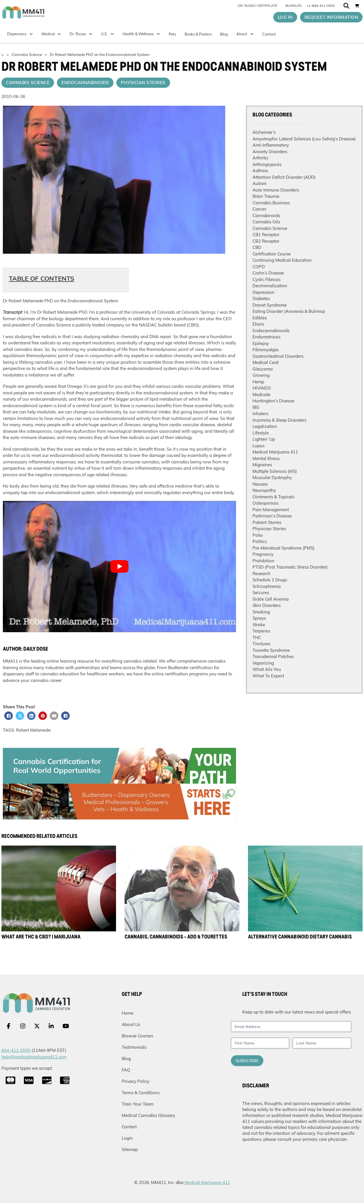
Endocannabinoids (85, 82)
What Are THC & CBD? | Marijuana (40, 937)
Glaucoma (263, 369)
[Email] (54, 715)
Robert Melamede (33, 730)
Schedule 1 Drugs (270, 579)
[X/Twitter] (37, 1026)
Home (127, 1013)
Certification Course (272, 254)
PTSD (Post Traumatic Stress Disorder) (290, 567)
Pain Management (271, 509)
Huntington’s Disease (273, 400)
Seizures (261, 592)
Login (127, 1138)
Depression (263, 292)
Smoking (261, 612)
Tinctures (261, 643)
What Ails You (267, 669)
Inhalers (260, 413)
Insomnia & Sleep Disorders (279, 420)
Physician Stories (143, 82)
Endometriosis (266, 337)
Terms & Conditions (141, 1092)
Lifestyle (261, 433)
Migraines (262, 464)
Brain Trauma (266, 196)
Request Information (331, 17)
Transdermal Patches (273, 656)
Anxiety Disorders (270, 151)
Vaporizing (263, 663)
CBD (257, 247)
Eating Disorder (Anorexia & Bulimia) (289, 311)
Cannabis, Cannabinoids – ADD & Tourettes (176, 937)
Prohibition (263, 560)
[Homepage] (46, 12)
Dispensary (16, 34)
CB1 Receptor (266, 234)
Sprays (259, 618)
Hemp (258, 381)
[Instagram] (23, 1026)
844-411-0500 (15, 1050)
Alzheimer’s (264, 132)
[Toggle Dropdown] (59, 34)
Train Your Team (138, 1104)
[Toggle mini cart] (357, 6)
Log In (285, 17)
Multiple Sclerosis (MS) (275, 471)
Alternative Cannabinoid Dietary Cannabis (300, 937)
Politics (260, 541)
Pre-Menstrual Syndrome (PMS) (284, 548)
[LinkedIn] (31, 715)
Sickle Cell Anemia (271, 599)
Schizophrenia (267, 586)
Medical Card (265, 362)
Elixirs (258, 324)
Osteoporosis (265, 503)
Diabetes (261, 298)
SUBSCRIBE (247, 1060)
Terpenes (261, 631)
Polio (258, 535)
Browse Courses (137, 1035)
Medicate (261, 394)
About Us (131, 1024)
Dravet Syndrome (270, 305)
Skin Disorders (267, 605)
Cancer (259, 209)
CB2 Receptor (266, 241)
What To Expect (268, 675)
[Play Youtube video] (119, 566)
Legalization (265, 426)
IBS (256, 407)
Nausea (260, 484)
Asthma (260, 170)
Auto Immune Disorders (276, 190)
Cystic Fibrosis (266, 279)
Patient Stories (267, 522)
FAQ (126, 1070)
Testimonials (134, 1047)
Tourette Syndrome (271, 650)
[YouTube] (65, 1026)
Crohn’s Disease (268, 273)
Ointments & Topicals (273, 496)
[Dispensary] (31, 34)
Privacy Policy (135, 1081)
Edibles (260, 317)
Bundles (293, 5)
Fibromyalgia (265, 349)
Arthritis (260, 158)
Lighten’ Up (264, 439)
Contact (269, 34)
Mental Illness (266, 458)
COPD (259, 266)
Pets (172, 34)
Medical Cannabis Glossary (148, 1115)
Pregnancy (263, 554)
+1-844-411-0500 (321, 5)
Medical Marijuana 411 (275, 452)
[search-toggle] (346, 6)
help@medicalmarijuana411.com (34, 1057)
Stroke (259, 624)
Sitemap (130, 1149)
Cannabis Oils (266, 221)
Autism (259, 183)
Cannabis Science (27, 54)
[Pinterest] (42, 715)
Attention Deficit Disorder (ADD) (284, 177)
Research (261, 573)
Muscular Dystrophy (272, 477)
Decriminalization (270, 285)
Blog (224, 34)
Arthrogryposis (267, 164)
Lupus (258, 445)
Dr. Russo (78, 34)
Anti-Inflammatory (271, 145)
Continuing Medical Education (282, 260)
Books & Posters (198, 34)
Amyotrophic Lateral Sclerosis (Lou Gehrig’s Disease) (304, 138)
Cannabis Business (271, 202)
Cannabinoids (266, 215)
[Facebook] (8, 715)
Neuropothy (264, 490)
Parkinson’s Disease (272, 516)
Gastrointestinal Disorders (278, 356)
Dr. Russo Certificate (257, 5)
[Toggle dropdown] (112, 34)
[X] (20, 715)
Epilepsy (261, 343)
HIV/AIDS (262, 388)
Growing (261, 375)
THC (257, 637)
